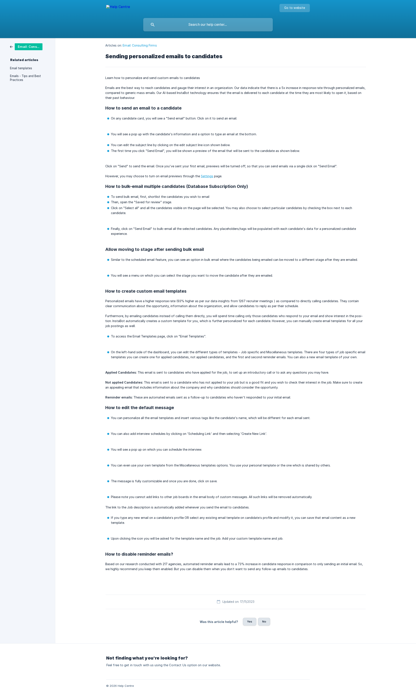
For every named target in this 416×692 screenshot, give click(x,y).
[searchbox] (208, 24)
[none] (118, 7)
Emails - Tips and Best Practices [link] (25, 78)
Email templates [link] (21, 68)
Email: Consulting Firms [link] (140, 45)
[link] (26, 46)
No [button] (264, 621)
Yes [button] (249, 621)
